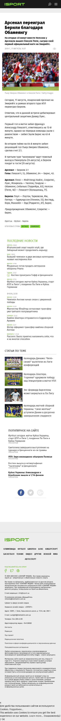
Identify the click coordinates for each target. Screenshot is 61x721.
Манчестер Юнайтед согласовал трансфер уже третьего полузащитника (29, 310)
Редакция (8, 631)
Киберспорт (51, 548)
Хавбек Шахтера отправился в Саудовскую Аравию (29, 319)
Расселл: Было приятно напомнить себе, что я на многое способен (30, 338)
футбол (25, 226)
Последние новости (22, 241)
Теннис (20, 553)
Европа (25, 221)
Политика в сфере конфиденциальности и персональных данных (30, 643)
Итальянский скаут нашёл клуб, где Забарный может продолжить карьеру (27, 249)
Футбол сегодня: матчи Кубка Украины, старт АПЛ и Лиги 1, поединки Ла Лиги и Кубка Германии (30, 284)
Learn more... (36, 716)
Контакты (8, 627)
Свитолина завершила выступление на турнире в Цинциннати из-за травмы (28, 449)
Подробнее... (16, 709)
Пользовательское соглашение (16, 647)
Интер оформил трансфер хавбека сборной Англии (30, 328)
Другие (37, 553)
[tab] (21, 492)
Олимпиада (9, 548)
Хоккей (47, 553)
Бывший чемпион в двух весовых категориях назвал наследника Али (30, 258)
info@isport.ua (23, 593)
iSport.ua (8, 221)
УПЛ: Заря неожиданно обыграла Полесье (30, 456)
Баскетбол (8, 553)
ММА (55, 553)
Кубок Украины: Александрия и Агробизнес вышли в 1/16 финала (26, 474)
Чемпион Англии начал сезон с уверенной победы (29, 301)
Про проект (9, 635)
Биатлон (32, 548)
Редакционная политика (14, 639)
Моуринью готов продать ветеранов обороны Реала (26, 267)
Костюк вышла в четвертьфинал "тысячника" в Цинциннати (25, 465)
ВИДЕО (29, 553)
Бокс (40, 548)
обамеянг (35, 226)
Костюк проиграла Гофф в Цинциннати (32, 275)
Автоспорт (30, 559)
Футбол (17, 221)
